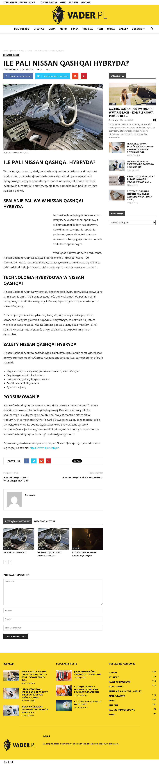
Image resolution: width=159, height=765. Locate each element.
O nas (63, 2)
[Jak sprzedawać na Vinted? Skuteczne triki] (64, 675)
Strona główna (48, 2)
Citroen (113, 705)
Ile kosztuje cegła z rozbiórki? (82, 477)
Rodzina (88, 28)
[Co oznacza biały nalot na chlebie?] (64, 705)
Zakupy (123, 28)
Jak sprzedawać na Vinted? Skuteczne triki (87, 673)
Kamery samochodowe (122, 709)
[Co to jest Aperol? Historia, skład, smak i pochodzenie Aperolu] (64, 690)
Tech (100, 28)
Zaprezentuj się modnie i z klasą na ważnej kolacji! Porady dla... (140, 179)
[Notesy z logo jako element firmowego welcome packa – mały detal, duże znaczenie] (117, 195)
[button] (152, 29)
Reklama (73, 2)
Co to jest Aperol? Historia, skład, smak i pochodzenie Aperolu (87, 689)
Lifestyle (39, 28)
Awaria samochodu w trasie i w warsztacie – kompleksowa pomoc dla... (131, 112)
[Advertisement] (79, 41)
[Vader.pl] (79, 15)
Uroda (111, 28)
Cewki (112, 700)
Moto (63, 28)
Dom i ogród (21, 28)
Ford (112, 714)
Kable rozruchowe (119, 681)
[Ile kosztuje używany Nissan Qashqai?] (53, 539)
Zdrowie (137, 28)
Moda (52, 28)
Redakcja (13, 69)
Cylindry (114, 677)
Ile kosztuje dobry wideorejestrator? (15, 479)
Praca (74, 28)
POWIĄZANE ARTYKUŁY (17, 521)
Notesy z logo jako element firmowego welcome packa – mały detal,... (139, 195)
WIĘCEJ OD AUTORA (44, 521)
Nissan (15, 55)
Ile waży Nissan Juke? (15, 552)
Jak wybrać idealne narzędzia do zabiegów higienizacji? (140, 164)
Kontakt (85, 2)
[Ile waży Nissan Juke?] (18, 539)
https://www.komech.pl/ (44, 448)
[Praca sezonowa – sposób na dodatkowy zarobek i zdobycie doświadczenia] (117, 147)
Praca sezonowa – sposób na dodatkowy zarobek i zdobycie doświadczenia (140, 147)
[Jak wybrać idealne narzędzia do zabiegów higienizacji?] (117, 165)
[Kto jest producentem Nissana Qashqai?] (87, 539)
